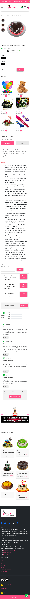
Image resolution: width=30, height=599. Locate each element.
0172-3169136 (6, 558)
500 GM (3, 63)
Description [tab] (7, 143)
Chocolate (3, 58)
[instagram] (17, 527)
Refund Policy (4, 569)
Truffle (9, 58)
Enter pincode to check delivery (8, 67)
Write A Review (15, 396)
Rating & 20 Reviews (6, 48)
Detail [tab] (22, 143)
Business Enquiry (8, 588)
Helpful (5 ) (5, 371)
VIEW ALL (23, 305)
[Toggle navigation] (2, 7)
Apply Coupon (24, 276)
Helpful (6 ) (5, 337)
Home (2, 16)
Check (20, 69)
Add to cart (15, 597)
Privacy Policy (4, 575)
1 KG (8, 63)
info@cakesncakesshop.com (9, 554)
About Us (3, 565)
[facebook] (1, 527)
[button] (22, 7)
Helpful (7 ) (5, 354)
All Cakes (7, 16)
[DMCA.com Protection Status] (5, 583)
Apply (20, 269)
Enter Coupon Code (6, 266)
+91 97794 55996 (7, 556)
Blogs (2, 563)
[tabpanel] (15, 152)
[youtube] (5, 527)
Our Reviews (4, 571)
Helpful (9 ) (5, 386)
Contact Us (3, 567)
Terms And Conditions (6, 573)
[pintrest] (9, 527)
